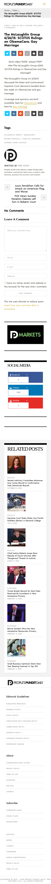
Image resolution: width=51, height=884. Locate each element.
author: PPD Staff (34, 26)
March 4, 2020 (13, 561)
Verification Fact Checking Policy (21, 721)
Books (9, 840)
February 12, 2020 (14, 599)
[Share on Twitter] (7, 53)
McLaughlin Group (13, 135)
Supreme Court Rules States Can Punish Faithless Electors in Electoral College (25, 519)
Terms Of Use (12, 774)
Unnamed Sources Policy (17, 738)
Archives (10, 834)
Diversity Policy (13, 733)
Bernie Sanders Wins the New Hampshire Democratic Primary (21, 629)
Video (15, 10)
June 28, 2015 (17, 26)
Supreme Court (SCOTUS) (15, 143)
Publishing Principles (16, 704)
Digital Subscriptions (16, 857)
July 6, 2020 (12, 523)
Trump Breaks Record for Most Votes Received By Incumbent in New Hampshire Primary (23, 593)
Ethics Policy (12, 715)
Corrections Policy (15, 727)
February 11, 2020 (14, 669)
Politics (11, 478)
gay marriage (20, 106)
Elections (11, 588)
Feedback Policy (13, 710)
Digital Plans (12, 816)
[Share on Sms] (27, 53)
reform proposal (12, 139)
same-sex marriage (31, 139)
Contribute (11, 852)
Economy (11, 661)
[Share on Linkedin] (13, 53)
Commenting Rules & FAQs (18, 763)
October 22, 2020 (14, 488)
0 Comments (9, 28)
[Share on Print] (40, 53)
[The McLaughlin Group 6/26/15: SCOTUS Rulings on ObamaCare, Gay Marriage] (12, 155)
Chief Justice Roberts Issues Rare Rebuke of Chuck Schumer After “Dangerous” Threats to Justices (22, 555)
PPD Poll (10, 786)
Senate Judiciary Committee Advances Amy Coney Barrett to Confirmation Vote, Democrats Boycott (25, 483)
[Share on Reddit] (20, 53)
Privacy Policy (12, 769)
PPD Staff (23, 165)
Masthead (10, 780)
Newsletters (12, 822)
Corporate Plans (14, 810)
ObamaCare (30, 102)
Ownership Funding (15, 744)
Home (7, 10)
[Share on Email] (33, 53)
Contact (10, 792)
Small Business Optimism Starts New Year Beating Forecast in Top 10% (24, 664)
